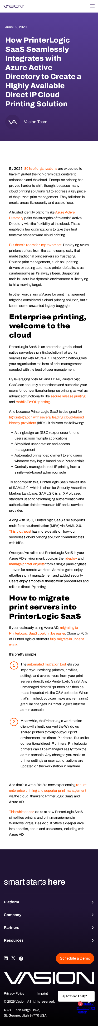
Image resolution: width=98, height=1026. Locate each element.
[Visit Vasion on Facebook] (21, 958)
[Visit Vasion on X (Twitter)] (13, 958)
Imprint (42, 993)
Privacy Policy (14, 993)
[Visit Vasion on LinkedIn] (6, 958)
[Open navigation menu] (92, 6)
